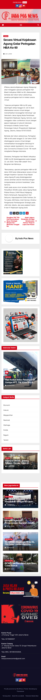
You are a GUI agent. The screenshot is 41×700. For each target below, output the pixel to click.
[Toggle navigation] (21, 25)
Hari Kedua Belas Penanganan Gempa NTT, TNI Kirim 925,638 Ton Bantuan (20, 382)
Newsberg (32, 689)
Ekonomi (6, 405)
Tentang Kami (7, 696)
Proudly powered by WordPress (13, 689)
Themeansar (20, 691)
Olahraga (6, 425)
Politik (5, 430)
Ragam (5, 435)
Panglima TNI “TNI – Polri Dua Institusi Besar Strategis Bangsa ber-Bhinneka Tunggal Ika (13, 222)
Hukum (6, 410)
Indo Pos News (25, 238)
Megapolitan (8, 415)
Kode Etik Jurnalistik (18, 696)
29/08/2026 (10, 505)
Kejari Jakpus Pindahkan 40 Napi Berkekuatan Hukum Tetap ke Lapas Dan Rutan (27, 221)
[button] (38, 25)
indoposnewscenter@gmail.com (13, 658)
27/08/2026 (11, 466)
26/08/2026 (10, 385)
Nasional (8, 377)
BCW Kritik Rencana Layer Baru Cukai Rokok (20, 564)
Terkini (6, 36)
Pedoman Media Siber (32, 696)
